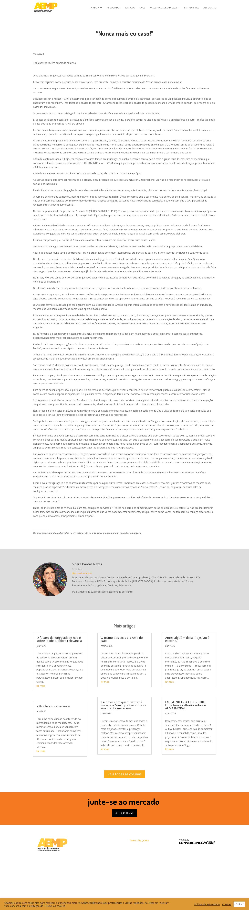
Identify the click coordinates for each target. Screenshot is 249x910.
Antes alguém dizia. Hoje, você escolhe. (187, 639)
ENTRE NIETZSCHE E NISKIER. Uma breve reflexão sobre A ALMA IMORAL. (186, 705)
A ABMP (95, 7)
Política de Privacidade (207, 904)
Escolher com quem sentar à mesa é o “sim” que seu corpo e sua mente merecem (123, 705)
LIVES (142, 7)
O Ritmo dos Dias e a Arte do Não (122, 639)
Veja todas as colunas (125, 774)
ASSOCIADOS (114, 7)
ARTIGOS (130, 7)
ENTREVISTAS (191, 7)
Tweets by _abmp (139, 840)
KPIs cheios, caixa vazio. (53, 706)
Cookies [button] (226, 904)
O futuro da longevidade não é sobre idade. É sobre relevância (59, 639)
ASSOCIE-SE (209, 7)
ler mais (40, 685)
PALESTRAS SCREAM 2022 (163, 7)
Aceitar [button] (239, 904)
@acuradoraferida (82, 573)
